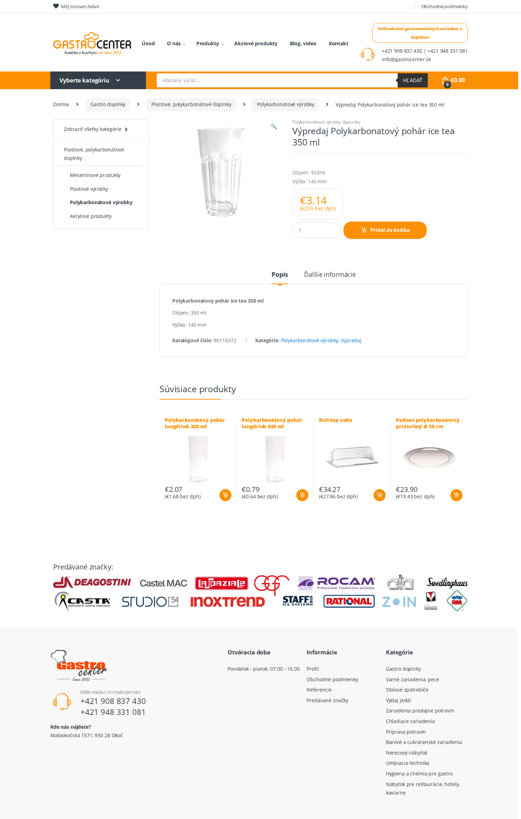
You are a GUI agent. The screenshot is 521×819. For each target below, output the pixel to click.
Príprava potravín (406, 731)
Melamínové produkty (95, 175)
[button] (274, 127)
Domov (61, 104)
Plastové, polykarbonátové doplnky (191, 104)
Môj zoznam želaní (80, 6)
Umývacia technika (408, 763)
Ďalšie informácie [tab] (330, 275)
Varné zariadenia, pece (412, 679)
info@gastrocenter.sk (406, 59)
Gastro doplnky (107, 104)
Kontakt (338, 43)
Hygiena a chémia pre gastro (419, 773)
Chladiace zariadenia (410, 721)
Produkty (207, 43)
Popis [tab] (279, 275)
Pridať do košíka (390, 230)
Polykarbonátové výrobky (285, 104)
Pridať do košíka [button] (225, 495)
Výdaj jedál (398, 700)
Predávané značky (327, 700)
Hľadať (412, 80)
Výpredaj (351, 122)
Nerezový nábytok (406, 752)
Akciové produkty (256, 43)
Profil (313, 668)
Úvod (148, 43)
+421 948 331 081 (113, 711)
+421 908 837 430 (113, 700)
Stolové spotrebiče (407, 689)
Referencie (319, 689)
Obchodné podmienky (444, 6)
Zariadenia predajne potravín (420, 710)
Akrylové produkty (91, 216)
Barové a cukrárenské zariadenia (424, 742)
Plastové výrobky (89, 188)
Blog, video (303, 43)
